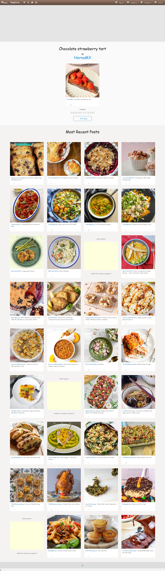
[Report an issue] (97, 105)
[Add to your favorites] (73, 105)
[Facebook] (28, 2)
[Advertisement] (82, 23)
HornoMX (82, 57)
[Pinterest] (24, 2)
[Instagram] (36, 2)
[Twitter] (32, 2)
